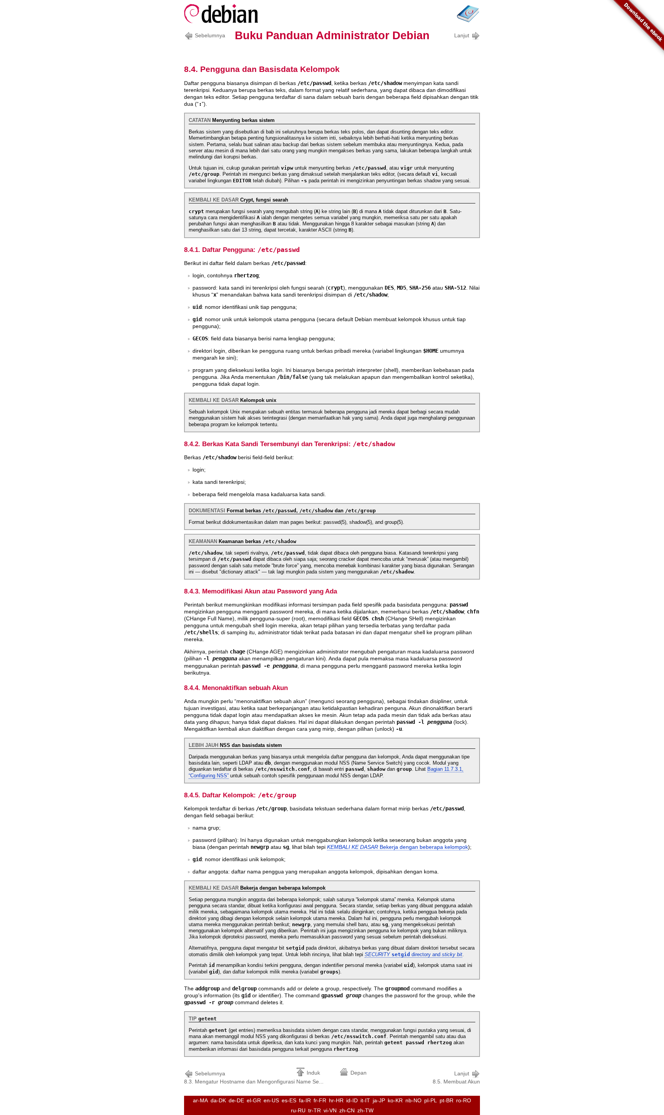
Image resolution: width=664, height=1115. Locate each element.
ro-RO (463, 1100)
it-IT (365, 1100)
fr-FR (320, 1100)
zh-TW (365, 1110)
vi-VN (330, 1110)
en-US (271, 1100)
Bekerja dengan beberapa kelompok (397, 847)
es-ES (289, 1100)
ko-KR (395, 1100)
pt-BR (446, 1100)
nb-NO (413, 1100)
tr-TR (314, 1110)
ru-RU (298, 1110)
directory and (413, 954)
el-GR (254, 1100)
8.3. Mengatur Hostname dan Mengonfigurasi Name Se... (254, 1077)
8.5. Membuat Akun (456, 1077)
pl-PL (430, 1100)
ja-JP (379, 1100)
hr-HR (336, 1100)
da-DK (218, 1100)
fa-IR (305, 1100)
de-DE (236, 1100)
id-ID (352, 1100)
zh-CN (347, 1110)
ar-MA (200, 1100)
